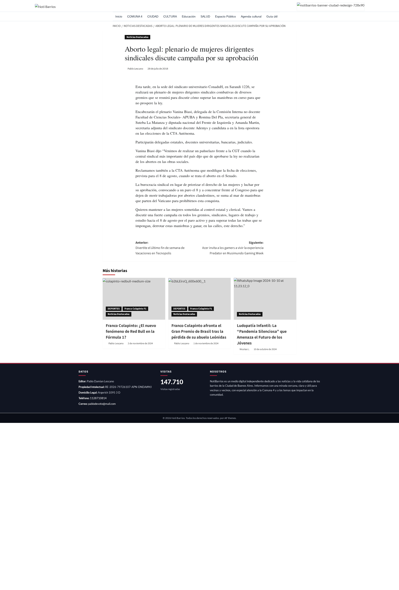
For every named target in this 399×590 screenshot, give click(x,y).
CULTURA (170, 16)
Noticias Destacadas (137, 37)
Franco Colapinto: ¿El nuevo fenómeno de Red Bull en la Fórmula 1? (131, 331)
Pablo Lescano (135, 68)
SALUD (205, 16)
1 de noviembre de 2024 (205, 343)
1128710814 (98, 398)
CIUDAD (152, 16)
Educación (189, 16)
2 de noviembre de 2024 (140, 343)
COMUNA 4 (134, 16)
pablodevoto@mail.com (102, 403)
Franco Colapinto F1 (135, 309)
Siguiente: (233, 248)
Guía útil (271, 16)
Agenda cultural (251, 16)
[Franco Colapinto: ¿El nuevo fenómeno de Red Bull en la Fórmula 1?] (134, 298)
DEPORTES (114, 309)
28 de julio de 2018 (158, 68)
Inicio (118, 16)
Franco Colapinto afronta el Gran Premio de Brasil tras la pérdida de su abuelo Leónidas (198, 331)
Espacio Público (225, 16)
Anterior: (160, 248)
